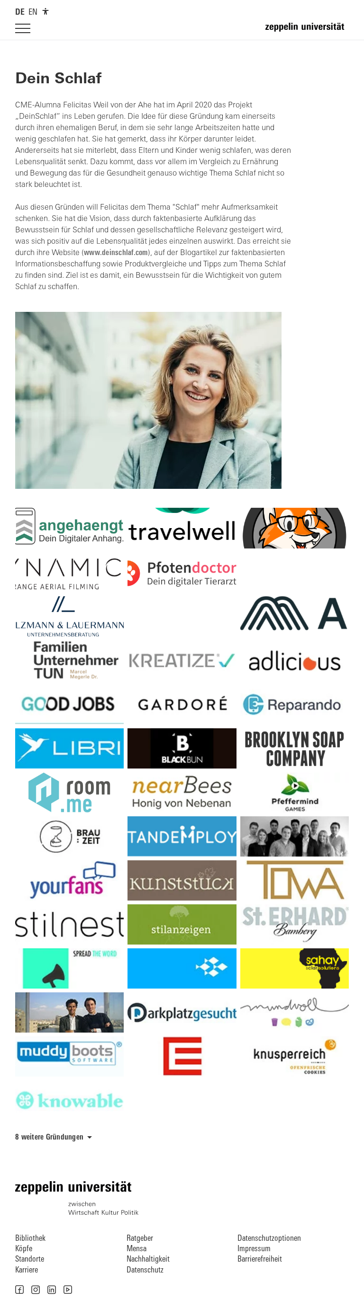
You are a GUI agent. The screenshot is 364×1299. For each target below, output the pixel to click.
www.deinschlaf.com (116, 253)
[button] (19, 1289)
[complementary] (45, 11)
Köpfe (23, 1249)
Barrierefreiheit (259, 1259)
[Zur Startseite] (307, 31)
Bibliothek (30, 1239)
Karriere (26, 1270)
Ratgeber (140, 1239)
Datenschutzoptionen (269, 1239)
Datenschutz (145, 1270)
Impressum (254, 1249)
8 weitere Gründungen (49, 1137)
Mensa (136, 1249)
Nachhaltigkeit (148, 1259)
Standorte (29, 1259)
